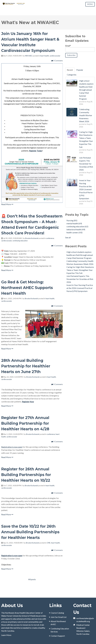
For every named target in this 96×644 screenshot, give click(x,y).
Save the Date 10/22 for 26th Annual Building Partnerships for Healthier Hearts (30, 532)
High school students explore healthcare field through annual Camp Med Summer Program (79, 255)
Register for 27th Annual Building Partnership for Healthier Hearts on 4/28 (25, 423)
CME (48, 543)
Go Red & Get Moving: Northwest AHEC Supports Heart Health (27, 288)
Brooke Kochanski (31, 238)
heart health (44, 56)
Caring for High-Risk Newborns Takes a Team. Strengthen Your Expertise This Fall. (80, 270)
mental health (74, 223)
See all (68, 237)
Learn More (6, 635)
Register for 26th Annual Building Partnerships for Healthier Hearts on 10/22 (26, 475)
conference (50, 238)
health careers (74, 232)
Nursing (71, 220)
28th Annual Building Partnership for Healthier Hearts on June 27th (25, 366)
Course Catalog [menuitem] (57, 613)
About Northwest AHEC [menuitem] (58, 622)
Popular (79, 70)
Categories (71, 74)
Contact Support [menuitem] (58, 636)
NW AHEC (28, 56)
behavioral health (75, 229)
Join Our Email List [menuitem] (58, 617)
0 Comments (58, 61)
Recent (70, 70)
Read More (6, 204)
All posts (32, 579)
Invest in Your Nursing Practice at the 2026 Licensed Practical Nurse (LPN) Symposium (79, 288)
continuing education (20, 241)
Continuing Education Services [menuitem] (60, 630)
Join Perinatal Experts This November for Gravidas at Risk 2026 (79, 279)
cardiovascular (55, 56)
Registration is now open (11, 447)
